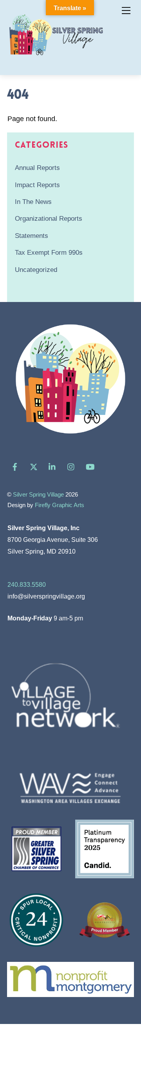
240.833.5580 (26, 584)
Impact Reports (37, 185)
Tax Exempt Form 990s (49, 252)
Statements (31, 235)
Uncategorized (36, 269)
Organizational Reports (48, 218)
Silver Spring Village (38, 494)
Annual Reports (37, 168)
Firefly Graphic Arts (59, 505)
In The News (33, 201)
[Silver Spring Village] (56, 60)
